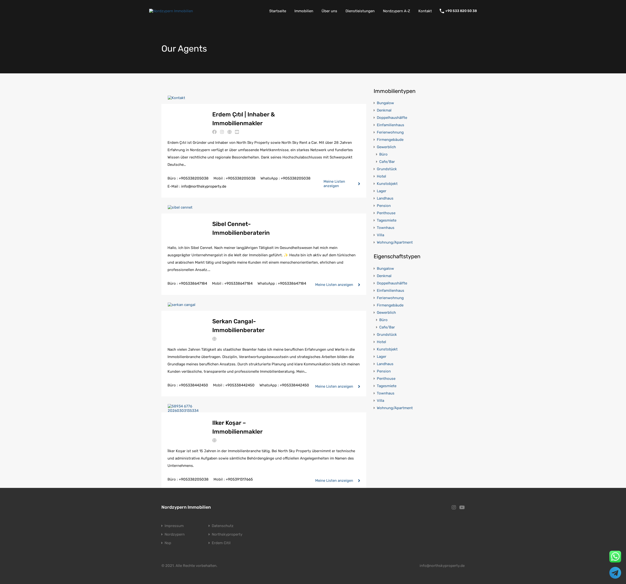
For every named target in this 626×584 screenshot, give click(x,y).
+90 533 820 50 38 (461, 11)
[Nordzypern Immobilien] (171, 11)
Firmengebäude (390, 139)
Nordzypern (175, 534)
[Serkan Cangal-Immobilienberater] (181, 305)
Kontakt (425, 11)
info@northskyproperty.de (203, 186)
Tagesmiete (386, 220)
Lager (381, 191)
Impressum (174, 526)
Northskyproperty (227, 534)
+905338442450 (193, 385)
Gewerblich (386, 147)
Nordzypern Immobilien (186, 507)
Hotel (381, 176)
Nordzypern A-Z (396, 11)
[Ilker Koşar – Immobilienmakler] (187, 410)
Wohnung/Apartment (395, 242)
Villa (380, 235)
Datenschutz (223, 526)
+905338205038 (194, 178)
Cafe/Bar (387, 161)
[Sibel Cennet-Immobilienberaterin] (180, 207)
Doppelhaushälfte (392, 117)
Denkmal (384, 110)
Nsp (168, 543)
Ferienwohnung (390, 132)
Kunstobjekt (387, 183)
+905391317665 (239, 479)
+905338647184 (193, 283)
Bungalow (385, 103)
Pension (384, 205)
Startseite (277, 11)
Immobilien (303, 11)
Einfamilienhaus (390, 125)
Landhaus (385, 198)
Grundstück (387, 169)
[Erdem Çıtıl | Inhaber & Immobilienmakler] (176, 98)
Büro (383, 154)
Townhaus (385, 227)
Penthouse (386, 213)
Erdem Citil (221, 543)
